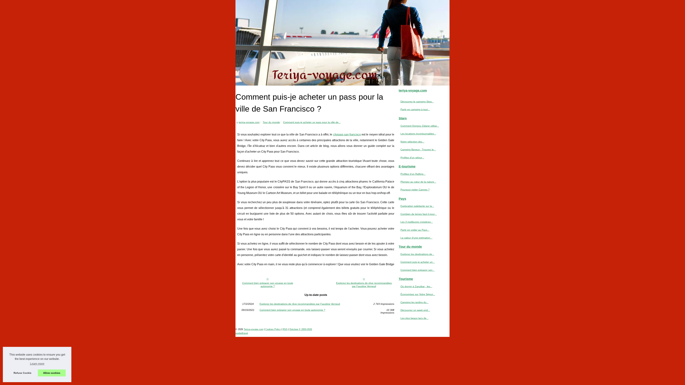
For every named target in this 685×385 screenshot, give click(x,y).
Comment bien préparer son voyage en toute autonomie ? (267, 285)
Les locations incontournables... (418, 133)
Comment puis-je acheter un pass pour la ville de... (312, 122)
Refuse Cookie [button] (22, 372)
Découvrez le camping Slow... (417, 101)
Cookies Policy (273, 329)
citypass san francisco (347, 134)
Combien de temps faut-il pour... (418, 214)
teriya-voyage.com (249, 122)
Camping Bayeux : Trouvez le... (418, 149)
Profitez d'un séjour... (412, 157)
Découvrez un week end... (415, 310)
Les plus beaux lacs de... (414, 318)
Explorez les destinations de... (417, 254)
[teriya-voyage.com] (342, 43)
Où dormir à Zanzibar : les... (416, 286)
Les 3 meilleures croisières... (416, 221)
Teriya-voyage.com (253, 329)
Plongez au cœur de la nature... (418, 181)
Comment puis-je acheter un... (417, 262)
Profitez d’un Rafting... (412, 174)
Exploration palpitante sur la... (417, 206)
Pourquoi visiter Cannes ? (415, 189)
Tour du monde (271, 122)
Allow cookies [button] (51, 372)
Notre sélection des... (412, 141)
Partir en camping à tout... (415, 109)
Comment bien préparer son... (417, 270)
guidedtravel (241, 333)
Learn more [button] (37, 363)
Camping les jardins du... (414, 302)
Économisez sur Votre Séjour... (417, 294)
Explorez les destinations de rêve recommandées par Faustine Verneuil (364, 285)
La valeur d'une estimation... (416, 237)
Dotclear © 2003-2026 (301, 329)
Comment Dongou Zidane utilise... (419, 125)
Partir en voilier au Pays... (414, 230)
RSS (285, 329)
